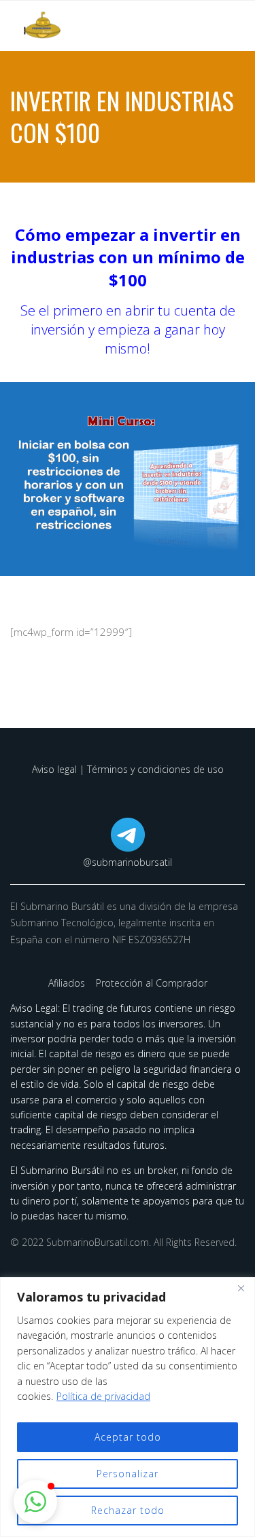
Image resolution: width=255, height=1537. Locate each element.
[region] (127, 1407)
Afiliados (68, 982)
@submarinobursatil (127, 862)
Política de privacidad (103, 1396)
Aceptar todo (128, 1436)
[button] (35, 1501)
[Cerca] (241, 1288)
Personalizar (127, 1473)
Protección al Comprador (151, 982)
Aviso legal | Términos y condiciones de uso (128, 769)
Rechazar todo (128, 1510)
